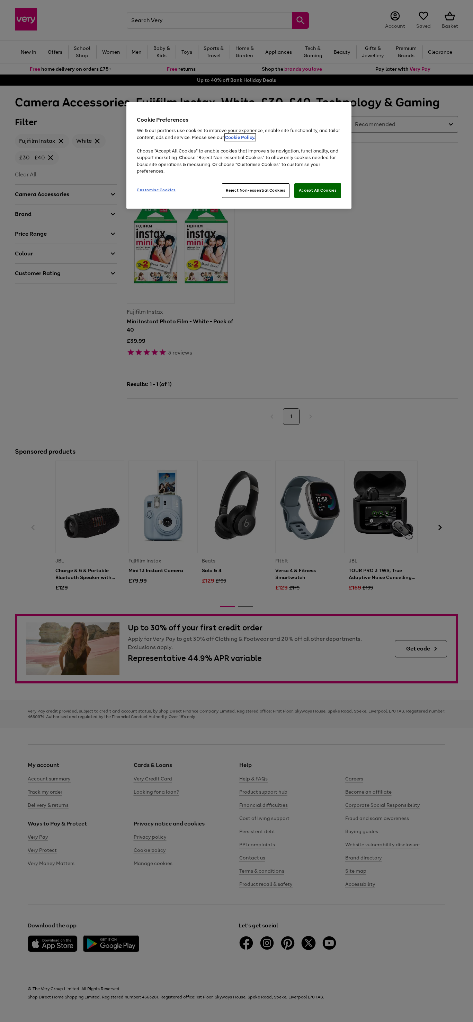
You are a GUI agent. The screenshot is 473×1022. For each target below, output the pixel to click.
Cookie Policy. (240, 137)
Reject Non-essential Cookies (256, 190)
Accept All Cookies (318, 190)
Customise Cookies (156, 190)
